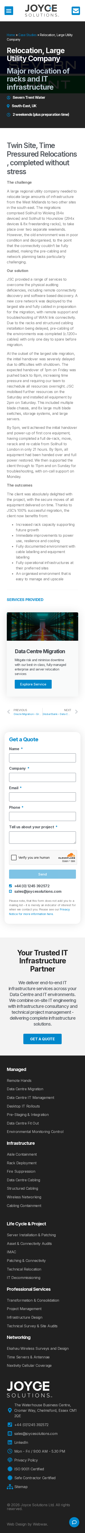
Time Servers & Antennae (28, 1357)
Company (18, 768)
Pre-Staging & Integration (28, 1114)
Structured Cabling (22, 1188)
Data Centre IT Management (30, 1097)
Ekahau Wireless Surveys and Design (38, 1348)
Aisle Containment (22, 1154)
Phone (15, 808)
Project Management (24, 1308)
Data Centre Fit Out (23, 1123)
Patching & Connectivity (26, 1260)
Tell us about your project (32, 827)
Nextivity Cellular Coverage (29, 1365)
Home (11, 35)
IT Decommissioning (23, 1277)
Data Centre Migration (25, 1089)
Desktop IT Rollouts (23, 1106)
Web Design (17, 1524)
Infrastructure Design (24, 1317)
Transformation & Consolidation (33, 1300)
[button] (9, 10)
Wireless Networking (24, 1197)
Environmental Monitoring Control (35, 1131)
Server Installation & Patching (31, 1235)
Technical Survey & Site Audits (32, 1326)
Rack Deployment (21, 1163)
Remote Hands (19, 1080)
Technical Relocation (24, 1269)
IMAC (11, 1252)
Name (14, 749)
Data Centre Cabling (23, 1180)
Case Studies (27, 35)
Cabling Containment (24, 1205)
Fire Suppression (21, 1171)
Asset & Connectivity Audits (29, 1243)
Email (14, 788)
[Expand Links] (74, 1522)
